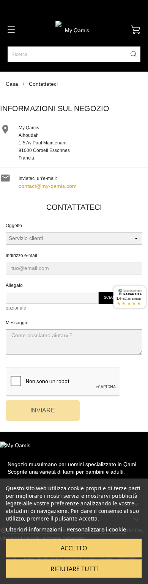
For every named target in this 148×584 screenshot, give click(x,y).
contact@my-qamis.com (48, 186)
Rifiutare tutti (74, 569)
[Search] (134, 54)
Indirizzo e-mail (21, 255)
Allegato (14, 285)
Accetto (74, 548)
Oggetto (14, 225)
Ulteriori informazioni (34, 529)
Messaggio (17, 322)
